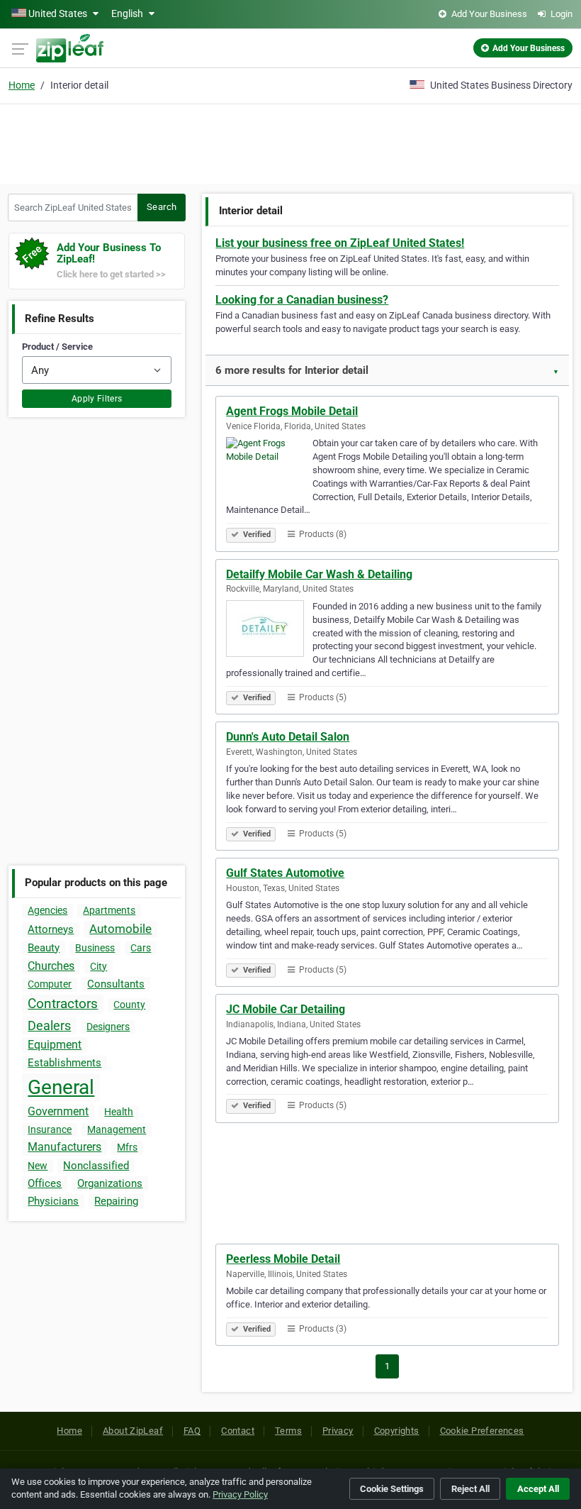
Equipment (54, 1044)
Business (95, 948)
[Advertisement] (290, 142)
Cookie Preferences (482, 1430)
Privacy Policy (240, 1494)
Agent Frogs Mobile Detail (292, 411)
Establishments (64, 1062)
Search (161, 206)
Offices (45, 1183)
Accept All (538, 1488)
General (61, 1087)
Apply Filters (97, 399)
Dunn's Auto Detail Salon (287, 737)
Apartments (109, 910)
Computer (50, 984)
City (98, 966)
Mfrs (127, 1147)
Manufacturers (64, 1147)
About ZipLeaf (133, 1430)
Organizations (109, 1183)
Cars (140, 948)
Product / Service (57, 346)
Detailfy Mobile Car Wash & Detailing (319, 574)
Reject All (470, 1488)
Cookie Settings (392, 1488)
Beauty (44, 947)
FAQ (192, 1430)
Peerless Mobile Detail (283, 1259)
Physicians (53, 1201)
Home (22, 85)
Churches (51, 966)
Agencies (47, 910)
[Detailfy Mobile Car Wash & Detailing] (269, 630)
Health (118, 1111)
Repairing (116, 1201)
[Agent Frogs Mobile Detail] (269, 467)
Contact (237, 1430)
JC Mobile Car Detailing (285, 1009)
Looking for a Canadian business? (301, 299)
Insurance (50, 1129)
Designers (108, 1026)
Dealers (49, 1025)
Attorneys (51, 929)
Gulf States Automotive (285, 873)
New (37, 1165)
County (129, 1004)
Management (116, 1129)
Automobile (120, 929)
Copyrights (396, 1430)
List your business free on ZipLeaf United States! (339, 243)
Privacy (338, 1430)
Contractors (63, 1003)
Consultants (116, 984)
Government (58, 1111)
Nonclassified (96, 1165)
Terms (288, 1430)
